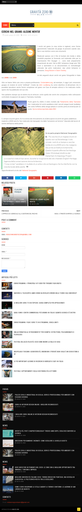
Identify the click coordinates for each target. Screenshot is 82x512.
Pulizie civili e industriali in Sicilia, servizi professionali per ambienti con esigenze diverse (44, 395)
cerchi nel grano (33, 35)
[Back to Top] (78, 509)
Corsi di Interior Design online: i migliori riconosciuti (36, 404)
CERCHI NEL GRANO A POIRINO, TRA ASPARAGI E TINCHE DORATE (14, 200)
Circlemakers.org (47, 82)
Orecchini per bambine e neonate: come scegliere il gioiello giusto (41, 440)
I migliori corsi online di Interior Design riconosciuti (36, 414)
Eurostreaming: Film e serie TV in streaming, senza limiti (36, 322)
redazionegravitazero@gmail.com (18, 234)
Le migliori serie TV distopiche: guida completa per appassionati (39, 303)
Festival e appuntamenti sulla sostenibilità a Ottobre (35, 371)
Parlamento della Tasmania (70, 102)
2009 (14, 78)
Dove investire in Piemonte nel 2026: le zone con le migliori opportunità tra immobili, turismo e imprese (45, 468)
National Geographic (29, 170)
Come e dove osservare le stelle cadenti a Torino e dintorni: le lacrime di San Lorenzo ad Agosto (45, 488)
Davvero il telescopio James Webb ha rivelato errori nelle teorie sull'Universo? (45, 293)
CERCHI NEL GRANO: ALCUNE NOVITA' (39, 200)
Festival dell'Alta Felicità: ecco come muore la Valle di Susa (37, 342)
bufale (25, 35)
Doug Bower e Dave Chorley (55, 70)
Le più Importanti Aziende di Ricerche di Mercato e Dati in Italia (38, 361)
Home (5, 25)
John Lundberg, (44, 85)
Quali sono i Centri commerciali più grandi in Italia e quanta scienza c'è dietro (44, 312)
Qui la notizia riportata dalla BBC (44, 109)
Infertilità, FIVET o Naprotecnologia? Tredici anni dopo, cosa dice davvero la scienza (45, 432)
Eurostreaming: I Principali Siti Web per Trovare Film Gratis (37, 283)
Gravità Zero (15, 509)
